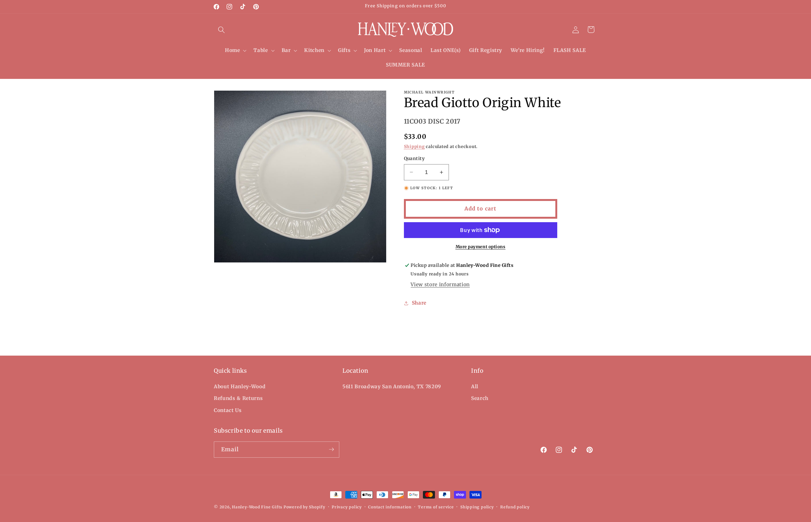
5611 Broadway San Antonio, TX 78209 (391, 386)
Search (480, 398)
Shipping (414, 146)
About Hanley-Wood (239, 386)
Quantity (414, 158)
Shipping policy (477, 507)
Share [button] (419, 303)
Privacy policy (347, 507)
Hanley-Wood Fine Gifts (257, 507)
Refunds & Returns (238, 398)
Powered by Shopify (304, 507)
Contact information (390, 507)
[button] (221, 29)
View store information (440, 284)
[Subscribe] (331, 449)
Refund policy (515, 507)
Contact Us (228, 410)
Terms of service (436, 507)
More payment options (481, 246)
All (474, 386)
